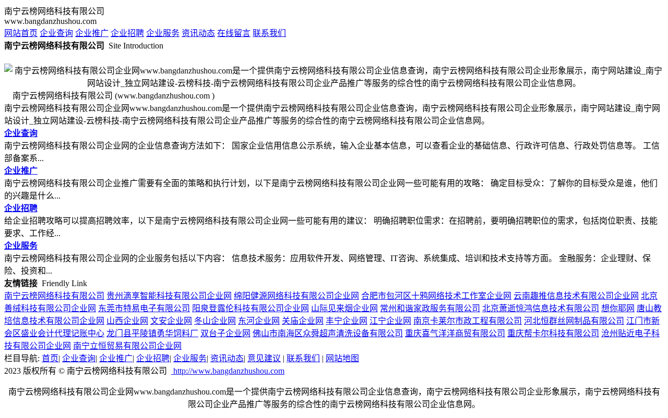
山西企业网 (127, 320)
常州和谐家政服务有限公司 (430, 308)
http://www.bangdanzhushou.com (227, 370)
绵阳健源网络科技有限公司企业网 (296, 295)
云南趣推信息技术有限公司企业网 (576, 295)
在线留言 (233, 33)
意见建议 (264, 358)
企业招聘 (127, 33)
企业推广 (92, 33)
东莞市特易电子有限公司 (144, 308)
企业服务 (163, 33)
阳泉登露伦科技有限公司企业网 (250, 308)
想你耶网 (618, 308)
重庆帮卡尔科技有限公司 (553, 333)
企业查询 (56, 33)
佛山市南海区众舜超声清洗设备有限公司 (328, 333)
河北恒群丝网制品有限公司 (574, 320)
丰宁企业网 (346, 320)
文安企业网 (171, 320)
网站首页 (21, 33)
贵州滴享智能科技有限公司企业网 (169, 295)
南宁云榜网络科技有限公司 (54, 295)
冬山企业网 (215, 320)
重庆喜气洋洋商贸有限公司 (455, 333)
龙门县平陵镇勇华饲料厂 (152, 333)
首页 (50, 358)
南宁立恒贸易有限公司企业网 (127, 345)
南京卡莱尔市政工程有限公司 (467, 320)
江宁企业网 (390, 320)
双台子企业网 (225, 333)
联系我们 (269, 33)
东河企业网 (259, 320)
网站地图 (342, 358)
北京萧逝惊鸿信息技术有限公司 (540, 308)
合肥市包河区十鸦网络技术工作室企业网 (436, 295)
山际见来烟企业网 (344, 308)
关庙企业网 (303, 320)
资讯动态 (198, 33)
